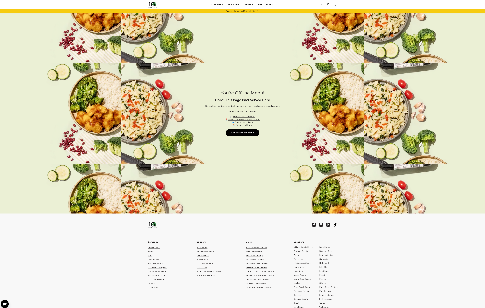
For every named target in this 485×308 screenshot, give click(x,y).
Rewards (249, 4)
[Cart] (334, 4)
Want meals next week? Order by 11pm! (241, 11)
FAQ (260, 4)
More (268, 4)
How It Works (234, 4)
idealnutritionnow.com (241, 106)
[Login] (328, 4)
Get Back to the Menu (242, 133)
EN (321, 4)
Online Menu (217, 4)
